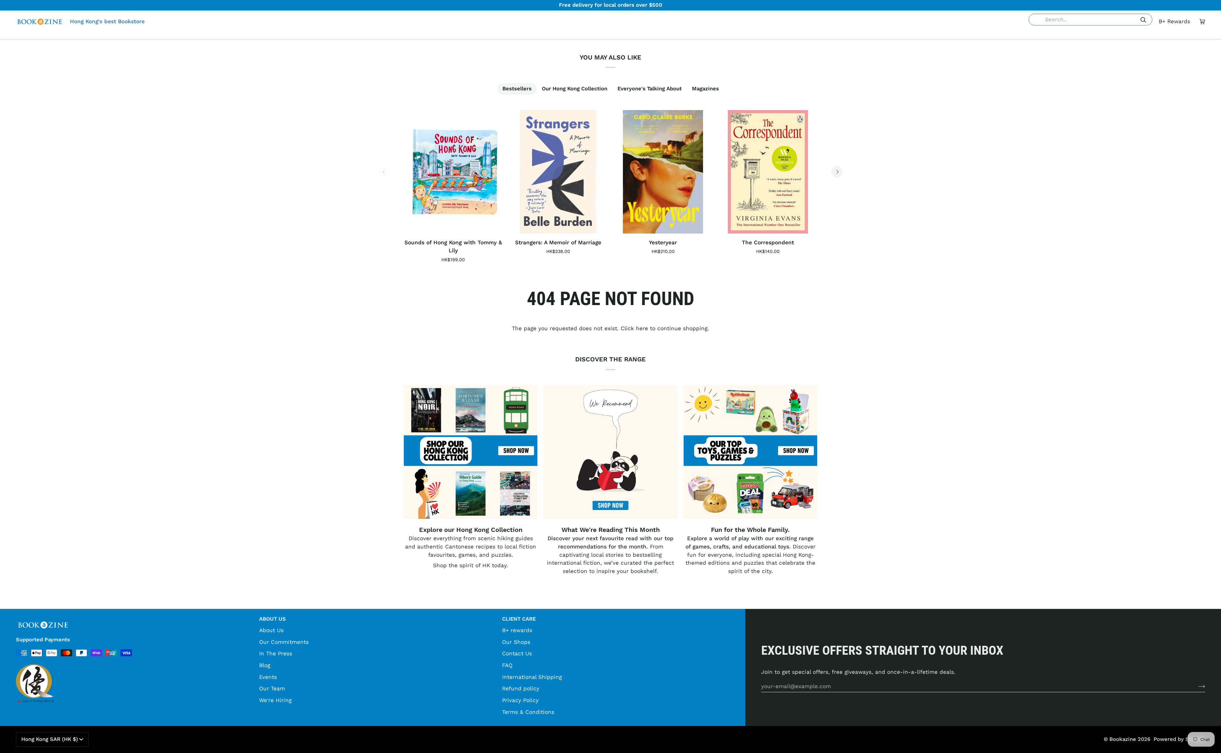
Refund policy (520, 688)
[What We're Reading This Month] (610, 452)
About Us (271, 630)
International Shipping (532, 677)
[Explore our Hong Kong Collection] (470, 452)
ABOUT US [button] (272, 619)
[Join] (1196, 686)
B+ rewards (517, 630)
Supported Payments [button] (43, 640)
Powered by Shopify (1179, 739)
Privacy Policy (520, 700)
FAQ (507, 665)
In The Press (275, 653)
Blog (264, 665)
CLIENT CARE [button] (519, 619)
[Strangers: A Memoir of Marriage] (558, 172)
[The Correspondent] (768, 172)
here (642, 328)
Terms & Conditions (528, 712)
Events (268, 677)
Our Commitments (284, 642)
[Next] (837, 172)
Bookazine (1122, 739)
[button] (513, 34)
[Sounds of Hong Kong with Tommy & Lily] (453, 172)
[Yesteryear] (663, 172)
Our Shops (516, 642)
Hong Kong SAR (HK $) (49, 739)
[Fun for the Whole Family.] (750, 452)
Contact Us (517, 653)
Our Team (272, 688)
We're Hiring (275, 700)
